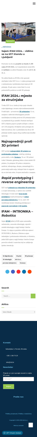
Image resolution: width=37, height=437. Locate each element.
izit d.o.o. (18, 259)
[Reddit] (30, 272)
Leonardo (21, 425)
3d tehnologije (7, 259)
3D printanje (29, 256)
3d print (18, 256)
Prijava (8, 386)
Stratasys (22, 263)
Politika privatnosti (11, 414)
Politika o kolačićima (25, 414)
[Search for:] (18, 296)
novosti (4, 13)
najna (12, 151)
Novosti (4, 9)
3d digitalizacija (8, 256)
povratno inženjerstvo (9, 263)
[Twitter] (7, 272)
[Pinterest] (18, 272)
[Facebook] (13, 272)
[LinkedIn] (24, 272)
